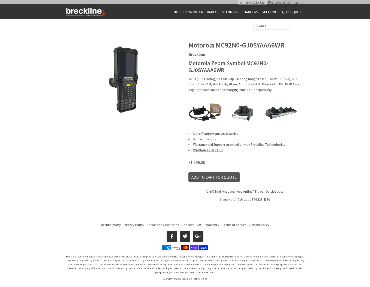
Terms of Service (234, 225)
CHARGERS (250, 12)
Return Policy (111, 225)
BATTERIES (270, 12)
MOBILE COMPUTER (188, 12)
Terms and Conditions (163, 225)
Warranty (212, 225)
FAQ (200, 225)
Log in (298, 2)
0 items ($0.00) (281, 2)
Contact (188, 225)
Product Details (204, 139)
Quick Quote (274, 191)
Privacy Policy (134, 225)
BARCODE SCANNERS (222, 12)
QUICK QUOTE (292, 12)
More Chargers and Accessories (215, 133)
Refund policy (259, 225)
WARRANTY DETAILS (208, 150)
